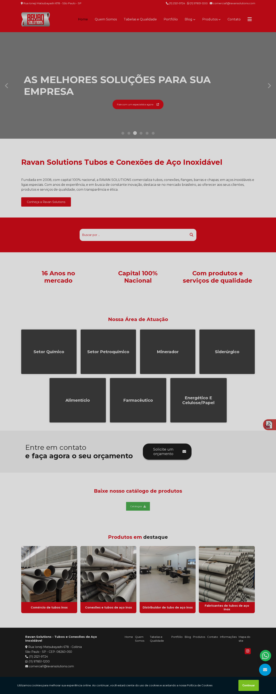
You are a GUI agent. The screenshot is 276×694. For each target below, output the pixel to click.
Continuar (248, 685)
